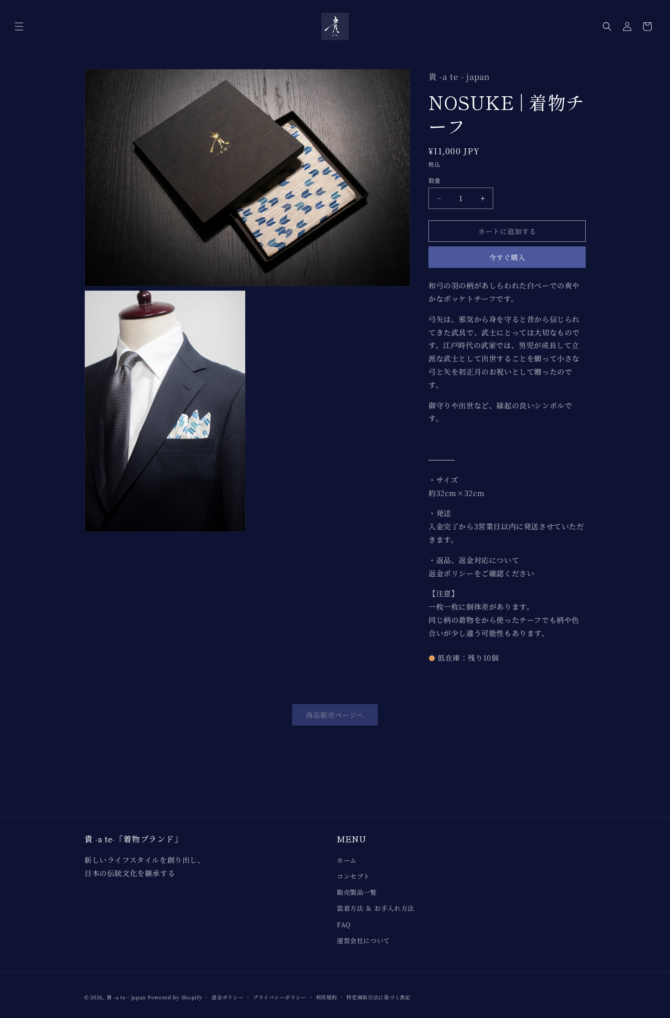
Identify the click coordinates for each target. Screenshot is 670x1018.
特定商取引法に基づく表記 (378, 997)
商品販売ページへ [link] (335, 715)
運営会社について (363, 940)
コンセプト (353, 876)
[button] (19, 26)
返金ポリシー (227, 997)
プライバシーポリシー (279, 997)
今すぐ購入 (507, 257)
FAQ (344, 924)
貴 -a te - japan (126, 997)
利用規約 (326, 997)
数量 (434, 180)
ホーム (347, 860)
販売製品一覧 (357, 892)
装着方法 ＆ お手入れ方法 (375, 908)
